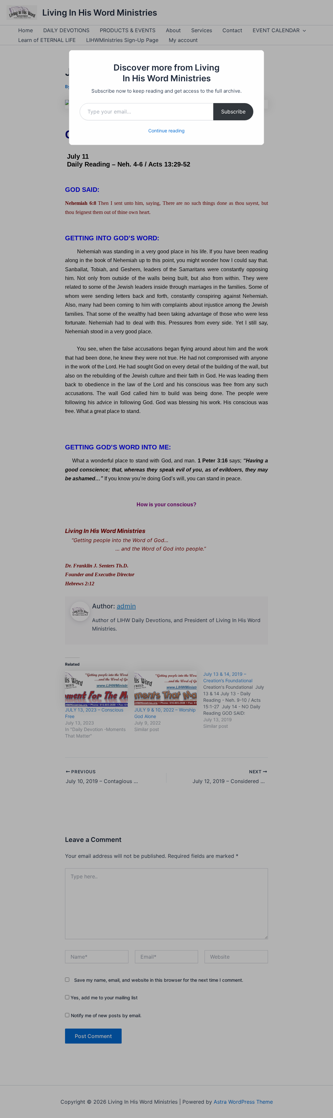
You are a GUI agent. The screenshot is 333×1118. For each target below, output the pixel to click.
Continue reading (166, 130)
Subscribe (233, 111)
